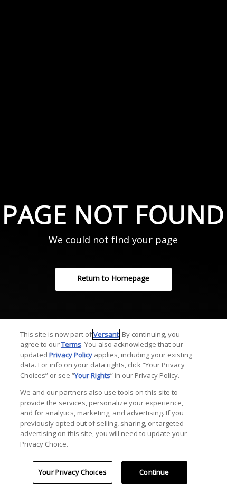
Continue (154, 472)
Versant (106, 334)
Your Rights (92, 375)
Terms (71, 344)
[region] (113, 405)
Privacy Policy (70, 354)
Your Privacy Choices (73, 472)
